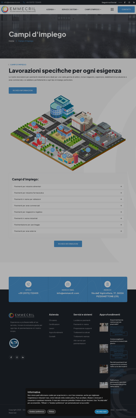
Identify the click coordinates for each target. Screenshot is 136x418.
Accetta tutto (101, 412)
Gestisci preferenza (36, 411)
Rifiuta (51, 411)
